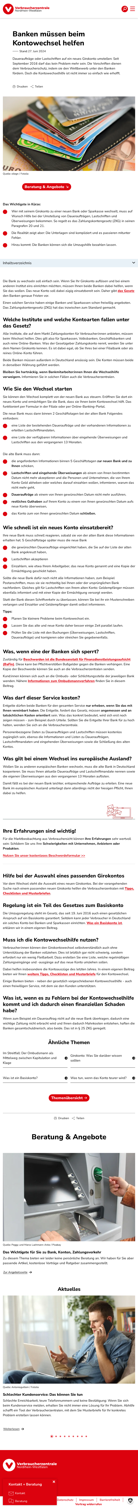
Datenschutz (65, 1500)
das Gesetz (126, 291)
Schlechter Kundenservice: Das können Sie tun (43, 1394)
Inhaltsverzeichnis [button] (17, 263)
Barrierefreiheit (110, 1500)
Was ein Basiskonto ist (104, 923)
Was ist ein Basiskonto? (20, 1078)
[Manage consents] (130, 1500)
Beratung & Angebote (44, 186)
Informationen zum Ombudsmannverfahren (61, 681)
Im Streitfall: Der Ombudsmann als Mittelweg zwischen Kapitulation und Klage (30, 1058)
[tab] (51, 1436)
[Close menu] (53, 1481)
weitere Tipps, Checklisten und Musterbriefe (61, 974)
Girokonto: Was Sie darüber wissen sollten (96, 1058)
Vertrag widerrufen (88, 1504)
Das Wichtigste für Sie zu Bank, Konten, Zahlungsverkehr (52, 1252)
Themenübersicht (67, 1097)
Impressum (86, 1500)
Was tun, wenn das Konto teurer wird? (98, 1078)
